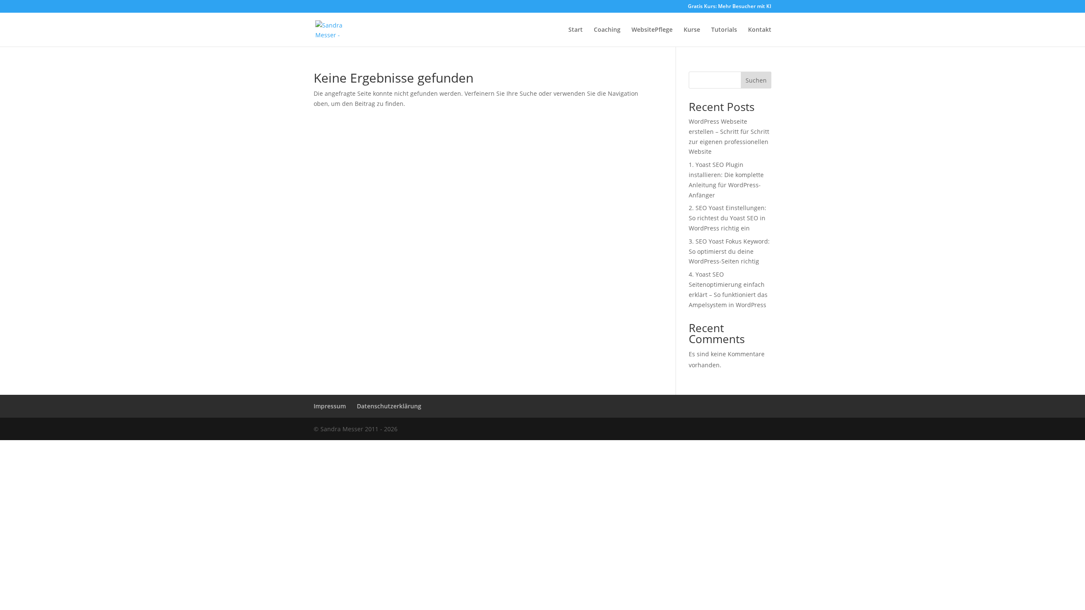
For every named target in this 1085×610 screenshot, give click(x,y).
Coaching (607, 30)
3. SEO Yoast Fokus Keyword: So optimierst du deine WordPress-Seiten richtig (729, 251)
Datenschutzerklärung (389, 406)
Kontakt (759, 30)
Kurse (692, 30)
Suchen (756, 80)
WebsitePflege (652, 30)
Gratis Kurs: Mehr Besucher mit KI (729, 7)
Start (575, 30)
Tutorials (724, 30)
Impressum (330, 406)
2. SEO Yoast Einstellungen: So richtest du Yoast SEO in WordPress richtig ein (727, 218)
